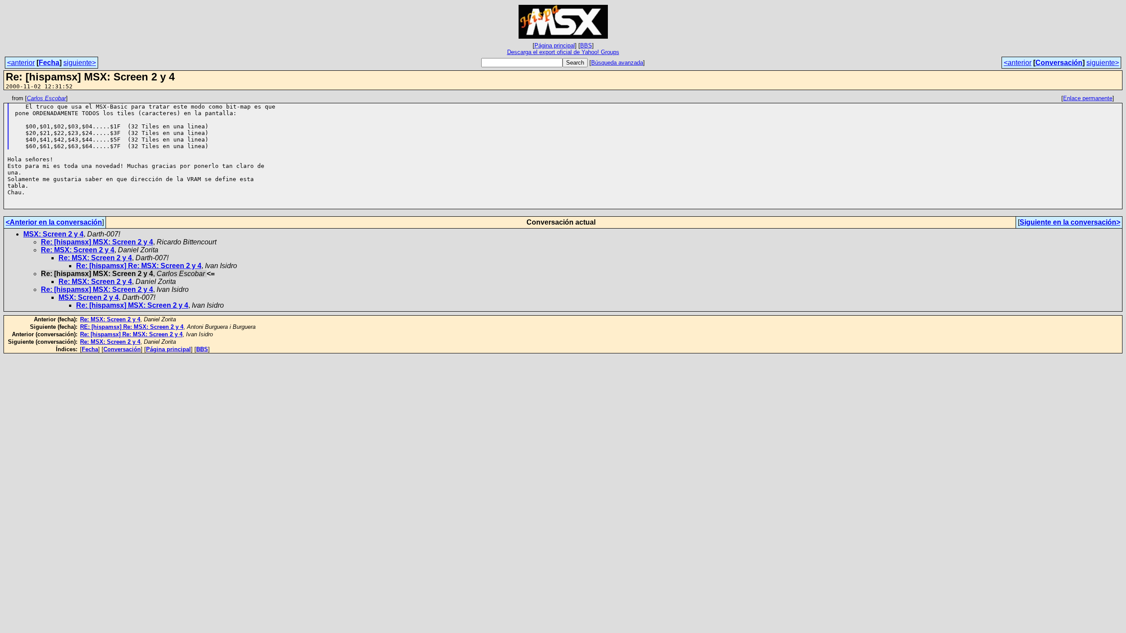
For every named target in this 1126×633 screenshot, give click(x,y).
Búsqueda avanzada (617, 62)
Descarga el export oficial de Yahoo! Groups (563, 52)
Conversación (1058, 62)
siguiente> (79, 62)
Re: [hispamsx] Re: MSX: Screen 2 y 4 (138, 265)
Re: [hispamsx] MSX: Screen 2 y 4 (97, 242)
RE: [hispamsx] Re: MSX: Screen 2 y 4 (131, 327)
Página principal (554, 45)
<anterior (21, 62)
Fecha (49, 62)
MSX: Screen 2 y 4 (53, 234)
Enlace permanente (1087, 98)
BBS (586, 45)
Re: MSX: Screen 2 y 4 (77, 250)
